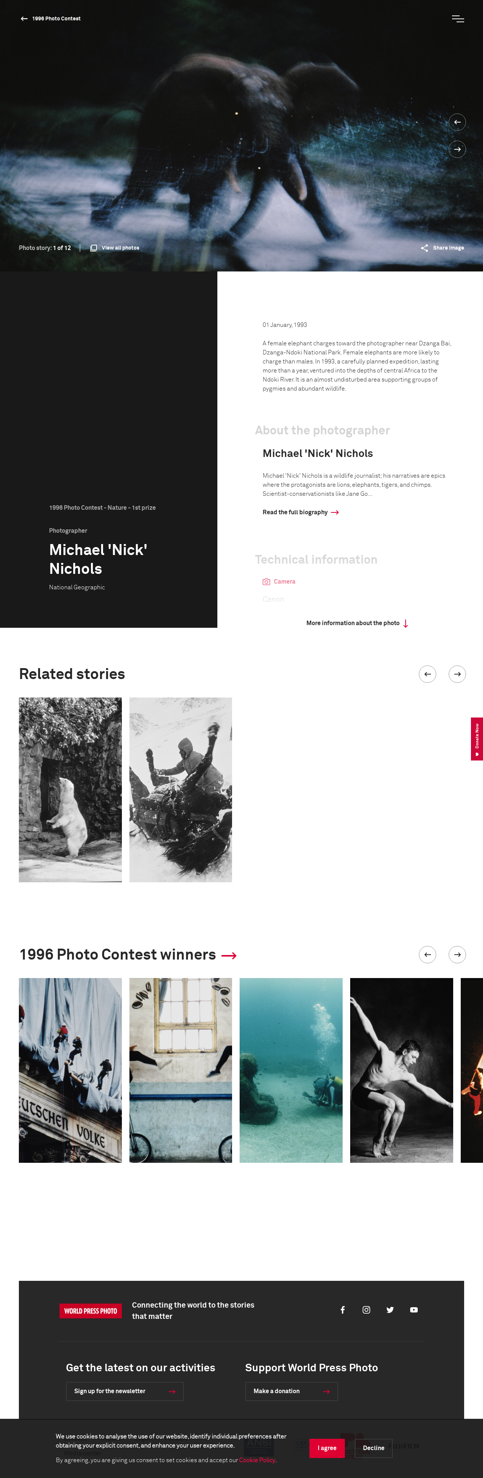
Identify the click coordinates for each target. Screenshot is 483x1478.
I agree (327, 1448)
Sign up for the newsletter (109, 1391)
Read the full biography (295, 512)
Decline (374, 1448)
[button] (427, 674)
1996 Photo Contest (56, 18)
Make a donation (277, 1391)
